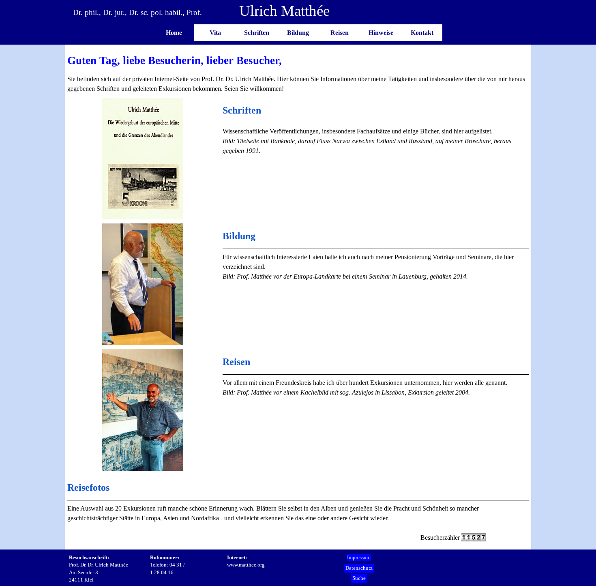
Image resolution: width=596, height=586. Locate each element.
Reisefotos (88, 487)
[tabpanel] (298, 73)
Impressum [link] (359, 557)
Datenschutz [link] (359, 568)
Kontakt (422, 32)
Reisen (339, 32)
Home (174, 32)
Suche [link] (359, 578)
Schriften (256, 32)
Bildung (298, 32)
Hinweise (381, 32)
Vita (215, 32)
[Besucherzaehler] (473, 537)
